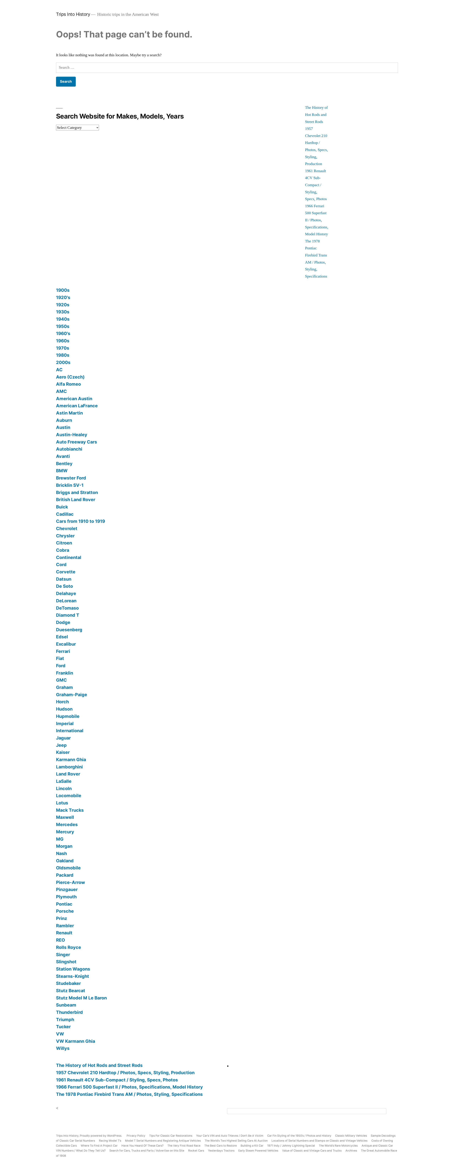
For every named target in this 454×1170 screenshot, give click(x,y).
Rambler (65, 925)
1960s (62, 340)
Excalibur (66, 644)
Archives (351, 1150)
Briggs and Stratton (77, 492)
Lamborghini (69, 766)
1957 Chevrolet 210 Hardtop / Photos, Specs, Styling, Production (125, 1072)
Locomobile (68, 795)
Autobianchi (69, 449)
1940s (63, 319)
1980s (62, 355)
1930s (62, 311)
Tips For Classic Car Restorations (170, 1135)
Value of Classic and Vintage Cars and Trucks (312, 1150)
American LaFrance (77, 405)
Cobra (62, 550)
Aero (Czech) (70, 377)
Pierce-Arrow (70, 882)
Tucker (63, 1026)
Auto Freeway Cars (76, 442)
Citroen (64, 543)
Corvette (65, 571)
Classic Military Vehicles (351, 1135)
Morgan (64, 846)
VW (60, 1034)
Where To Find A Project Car (99, 1145)
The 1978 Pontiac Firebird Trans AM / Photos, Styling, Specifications (129, 1094)
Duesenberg (69, 629)
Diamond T (67, 615)
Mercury (65, 831)
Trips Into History (73, 14)
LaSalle (63, 781)
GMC (61, 680)
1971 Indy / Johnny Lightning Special (291, 1145)
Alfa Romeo (68, 384)
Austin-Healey (71, 434)
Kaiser (63, 752)
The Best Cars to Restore (220, 1145)
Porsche (65, 911)
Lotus (62, 802)
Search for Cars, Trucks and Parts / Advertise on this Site (146, 1150)
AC (59, 369)
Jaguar (63, 738)
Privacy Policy (136, 1135)
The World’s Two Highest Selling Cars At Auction (236, 1140)
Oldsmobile (68, 867)
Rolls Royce (68, 947)
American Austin (74, 398)
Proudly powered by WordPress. (101, 1135)
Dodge (63, 622)
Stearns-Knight (72, 976)
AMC (61, 391)
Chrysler (65, 535)
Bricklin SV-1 (70, 485)
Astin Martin (69, 413)
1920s (62, 304)
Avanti (63, 456)
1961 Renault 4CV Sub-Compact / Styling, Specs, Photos (316, 184)
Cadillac (65, 514)
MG (59, 839)
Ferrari (63, 651)
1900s (63, 290)
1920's (63, 297)
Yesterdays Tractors (221, 1150)
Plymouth (66, 896)
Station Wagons (73, 969)
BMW (62, 470)
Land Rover (68, 774)
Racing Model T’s (110, 1140)
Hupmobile (67, 716)
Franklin (64, 673)
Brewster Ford (71, 478)
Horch (62, 701)
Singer (63, 954)
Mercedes (67, 824)
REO (60, 940)
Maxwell (65, 817)
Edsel (62, 636)
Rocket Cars (196, 1150)
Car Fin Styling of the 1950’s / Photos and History (299, 1135)
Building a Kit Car (252, 1145)
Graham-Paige (71, 694)
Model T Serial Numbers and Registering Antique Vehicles (163, 1140)
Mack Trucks (70, 810)
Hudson (64, 709)
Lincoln (64, 788)
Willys (63, 1048)
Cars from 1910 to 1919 (80, 521)
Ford (60, 665)
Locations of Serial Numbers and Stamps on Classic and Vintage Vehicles (319, 1140)
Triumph (65, 1019)
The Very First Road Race (183, 1145)
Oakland (65, 860)
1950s (62, 326)
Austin (63, 427)
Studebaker (68, 983)
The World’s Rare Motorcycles (338, 1145)
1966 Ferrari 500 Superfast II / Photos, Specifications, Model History (316, 220)
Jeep (61, 745)
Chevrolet (66, 528)
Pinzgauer (67, 889)
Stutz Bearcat (70, 990)
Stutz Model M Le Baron (81, 998)
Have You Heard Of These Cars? (142, 1145)
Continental (68, 557)
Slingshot (66, 961)
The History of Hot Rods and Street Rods (316, 114)
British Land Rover (75, 499)
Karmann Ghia (71, 759)
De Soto (64, 586)
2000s (63, 362)
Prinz (61, 918)
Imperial (65, 723)
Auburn (64, 420)
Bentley (64, 463)
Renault (64, 932)
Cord (61, 564)
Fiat (60, 658)
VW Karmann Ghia (75, 1041)
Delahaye (66, 593)
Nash (61, 853)
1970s (62, 348)
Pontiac (64, 904)
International (69, 730)
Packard (64, 875)
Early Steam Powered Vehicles (258, 1150)
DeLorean (66, 600)
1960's (63, 333)
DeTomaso (67, 608)
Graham (64, 687)
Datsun (63, 579)
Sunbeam (66, 1005)
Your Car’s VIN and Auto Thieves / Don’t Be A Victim (229, 1135)
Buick (62, 506)
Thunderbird (69, 1012)
